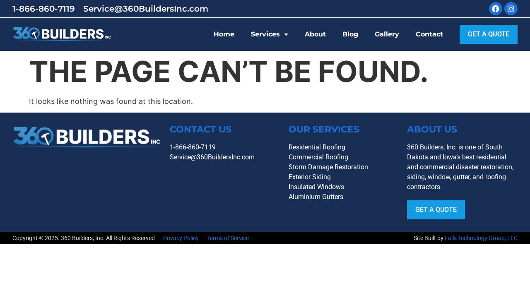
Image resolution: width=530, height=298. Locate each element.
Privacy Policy (181, 238)
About (315, 34)
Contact (429, 34)
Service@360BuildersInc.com (145, 9)
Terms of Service (228, 238)
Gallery (387, 34)
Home (224, 34)
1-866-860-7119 (43, 9)
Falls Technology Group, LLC (481, 238)
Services (265, 34)
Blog (350, 34)
